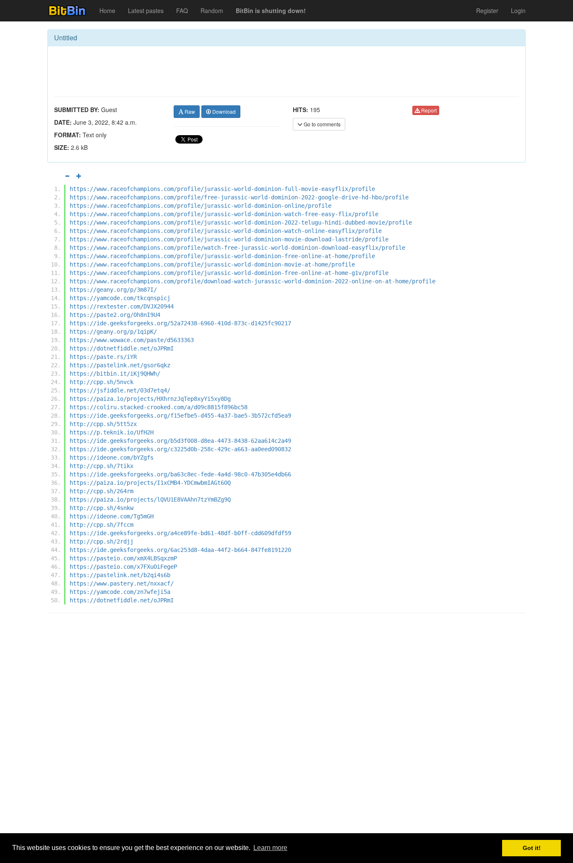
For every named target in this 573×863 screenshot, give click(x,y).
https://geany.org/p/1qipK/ (113, 331)
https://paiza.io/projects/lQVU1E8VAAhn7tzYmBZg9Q (150, 499)
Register (487, 10)
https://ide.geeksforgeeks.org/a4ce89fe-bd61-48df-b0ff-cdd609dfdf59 (180, 533)
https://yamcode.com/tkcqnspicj (120, 298)
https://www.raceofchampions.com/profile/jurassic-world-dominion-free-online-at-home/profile (222, 256)
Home (107, 10)
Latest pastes (146, 10)
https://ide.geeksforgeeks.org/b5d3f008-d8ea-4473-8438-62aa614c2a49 (180, 440)
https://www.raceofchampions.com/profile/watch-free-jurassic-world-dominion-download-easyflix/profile (237, 247)
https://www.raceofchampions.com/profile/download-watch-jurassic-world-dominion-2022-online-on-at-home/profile (252, 281)
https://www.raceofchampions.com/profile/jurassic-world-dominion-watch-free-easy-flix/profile (224, 214)
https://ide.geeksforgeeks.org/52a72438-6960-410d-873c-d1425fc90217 (180, 323)
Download (223, 111)
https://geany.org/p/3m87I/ (113, 289)
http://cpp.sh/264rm (101, 491)
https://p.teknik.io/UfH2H (112, 432)
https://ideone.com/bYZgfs (112, 457)
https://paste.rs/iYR (103, 356)
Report (428, 110)
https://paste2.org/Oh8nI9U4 (115, 314)
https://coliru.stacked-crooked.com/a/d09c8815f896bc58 (158, 407)
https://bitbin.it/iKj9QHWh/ (115, 373)
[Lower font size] (67, 175)
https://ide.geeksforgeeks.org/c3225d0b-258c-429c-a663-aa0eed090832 (180, 449)
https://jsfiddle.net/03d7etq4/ (120, 390)
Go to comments (321, 124)
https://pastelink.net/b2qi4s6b (120, 575)
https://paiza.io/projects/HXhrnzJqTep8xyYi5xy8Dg (150, 398)
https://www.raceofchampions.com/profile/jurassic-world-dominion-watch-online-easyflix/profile (226, 231)
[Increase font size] (79, 175)
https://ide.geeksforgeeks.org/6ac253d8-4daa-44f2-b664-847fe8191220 (180, 550)
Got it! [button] (532, 848)
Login (518, 10)
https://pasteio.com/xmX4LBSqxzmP (123, 558)
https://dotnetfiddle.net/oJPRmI (122, 348)
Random (212, 10)
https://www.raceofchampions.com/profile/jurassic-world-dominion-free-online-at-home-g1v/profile (229, 272)
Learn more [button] (270, 847)
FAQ (182, 10)
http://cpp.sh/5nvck (101, 382)
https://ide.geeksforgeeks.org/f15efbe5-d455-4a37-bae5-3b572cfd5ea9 (180, 415)
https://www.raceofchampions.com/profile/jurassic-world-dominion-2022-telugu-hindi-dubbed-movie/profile (241, 222)
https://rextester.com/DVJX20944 (122, 306)
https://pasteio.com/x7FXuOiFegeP (123, 566)
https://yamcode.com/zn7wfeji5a (120, 591)
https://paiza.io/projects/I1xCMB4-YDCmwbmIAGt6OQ (150, 482)
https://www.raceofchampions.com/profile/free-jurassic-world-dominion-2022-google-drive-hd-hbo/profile (239, 197)
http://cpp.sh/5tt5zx (103, 424)
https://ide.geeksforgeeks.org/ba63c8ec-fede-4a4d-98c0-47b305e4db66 (180, 474)
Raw (189, 111)
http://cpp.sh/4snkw (101, 508)
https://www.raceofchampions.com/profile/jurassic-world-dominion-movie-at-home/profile (212, 264)
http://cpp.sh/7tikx (101, 466)
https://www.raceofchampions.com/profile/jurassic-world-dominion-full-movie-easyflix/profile (222, 189)
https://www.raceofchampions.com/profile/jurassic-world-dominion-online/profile (200, 205)
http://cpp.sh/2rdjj (101, 541)
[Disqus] (286, 727)
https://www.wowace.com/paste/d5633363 (132, 340)
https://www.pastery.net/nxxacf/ (122, 583)
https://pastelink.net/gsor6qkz (120, 365)
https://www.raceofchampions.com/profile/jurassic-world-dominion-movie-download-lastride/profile (229, 239)
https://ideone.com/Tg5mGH (112, 516)
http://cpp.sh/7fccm (101, 524)
